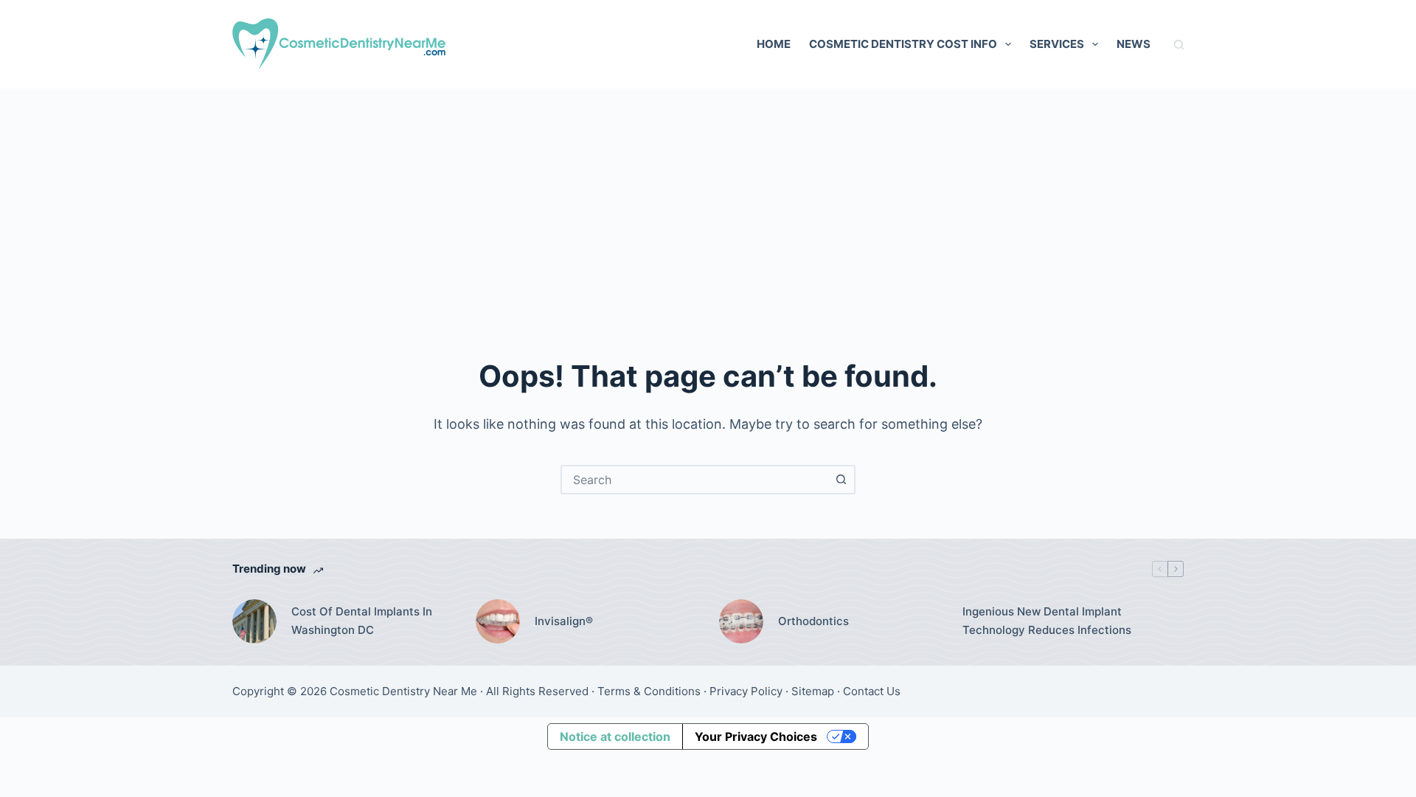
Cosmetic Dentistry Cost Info (903, 44)
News (1133, 44)
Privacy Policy (745, 691)
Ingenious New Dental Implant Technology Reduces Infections (1046, 620)
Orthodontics (813, 621)
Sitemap (812, 691)
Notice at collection (615, 736)
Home (774, 44)
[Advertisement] (708, 199)
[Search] (1179, 44)
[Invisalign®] (498, 621)
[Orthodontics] (741, 621)
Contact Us (871, 691)
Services (1057, 44)
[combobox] (694, 479)
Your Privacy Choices (756, 736)
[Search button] (840, 479)
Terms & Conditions (649, 691)
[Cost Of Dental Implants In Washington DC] (254, 621)
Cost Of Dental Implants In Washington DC (361, 620)
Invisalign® (564, 621)
